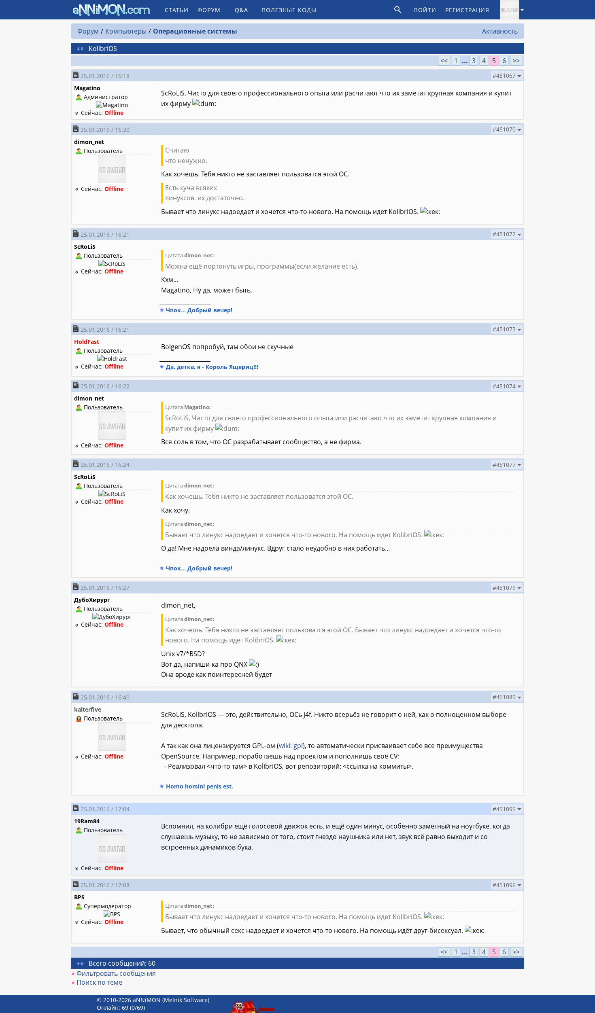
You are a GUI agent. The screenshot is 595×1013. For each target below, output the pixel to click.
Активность (500, 31)
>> (516, 60)
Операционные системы (195, 31)
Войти (425, 10)
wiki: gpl (291, 745)
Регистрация (467, 10)
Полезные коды (289, 10)
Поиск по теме (99, 982)
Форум (209, 10)
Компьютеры (126, 31)
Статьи (177, 10)
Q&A (241, 10)
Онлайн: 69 (112, 1007)
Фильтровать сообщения (116, 973)
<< (444, 60)
